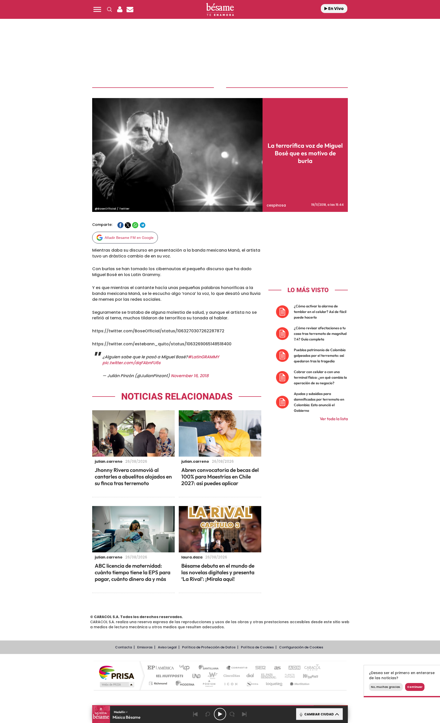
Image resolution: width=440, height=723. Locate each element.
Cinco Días (230, 676)
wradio (211, 676)
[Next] (244, 714)
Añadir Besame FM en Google (129, 238)
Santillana (210, 668)
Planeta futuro (287, 676)
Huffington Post (168, 676)
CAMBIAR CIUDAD (319, 714)
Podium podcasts (209, 683)
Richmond (158, 683)
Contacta (123, 647)
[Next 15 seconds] (232, 714)
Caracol (311, 668)
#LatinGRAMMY (203, 357)
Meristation (298, 683)
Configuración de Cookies (301, 647)
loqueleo (274, 683)
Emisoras (145, 647)
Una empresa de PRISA (116, 672)
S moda (252, 683)
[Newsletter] (130, 9)
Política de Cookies (257, 647)
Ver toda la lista (334, 418)
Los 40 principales (186, 668)
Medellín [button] (120, 712)
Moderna (183, 683)
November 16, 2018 (190, 376)
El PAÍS (161, 668)
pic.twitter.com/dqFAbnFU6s (131, 363)
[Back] (195, 714)
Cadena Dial (250, 676)
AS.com (275, 668)
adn (292, 668)
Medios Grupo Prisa (116, 684)
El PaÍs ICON (231, 683)
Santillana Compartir (237, 668)
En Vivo (335, 8)
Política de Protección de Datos (209, 647)
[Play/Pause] (220, 714)
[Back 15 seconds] (208, 714)
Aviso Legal (167, 647)
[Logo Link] (220, 9)
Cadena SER (259, 668)
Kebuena (306, 676)
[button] (97, 9)
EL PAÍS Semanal (269, 676)
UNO (196, 676)
